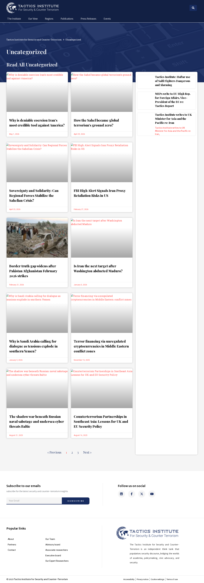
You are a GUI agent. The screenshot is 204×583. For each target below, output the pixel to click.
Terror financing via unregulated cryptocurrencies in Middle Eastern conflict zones (101, 346)
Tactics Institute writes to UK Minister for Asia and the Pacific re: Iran (173, 119)
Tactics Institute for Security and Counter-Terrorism (34, 39)
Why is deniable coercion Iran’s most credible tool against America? (37, 122)
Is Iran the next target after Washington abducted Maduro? (98, 268)
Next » (87, 452)
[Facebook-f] (131, 494)
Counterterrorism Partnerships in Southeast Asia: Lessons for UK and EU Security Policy (101, 421)
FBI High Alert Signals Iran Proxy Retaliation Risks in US (100, 193)
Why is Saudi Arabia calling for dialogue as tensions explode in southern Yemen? (33, 346)
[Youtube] (151, 494)
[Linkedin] (121, 494)
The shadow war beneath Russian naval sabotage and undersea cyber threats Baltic (36, 421)
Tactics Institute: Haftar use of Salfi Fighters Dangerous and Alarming (172, 81)
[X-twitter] (141, 494)
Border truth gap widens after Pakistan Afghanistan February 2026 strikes (33, 271)
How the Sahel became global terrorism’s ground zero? (96, 122)
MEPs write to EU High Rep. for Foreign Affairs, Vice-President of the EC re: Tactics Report (173, 100)
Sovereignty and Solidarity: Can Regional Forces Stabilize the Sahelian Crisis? (34, 195)
